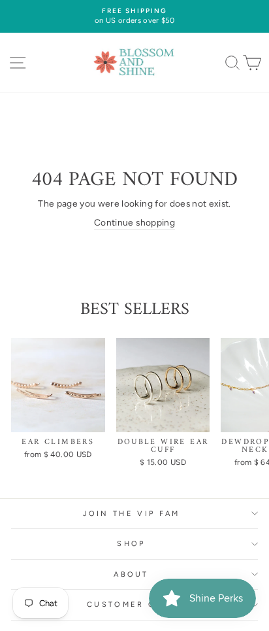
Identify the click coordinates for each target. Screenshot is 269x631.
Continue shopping (134, 222)
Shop (131, 543)
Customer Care (131, 604)
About (131, 574)
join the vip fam (131, 513)
